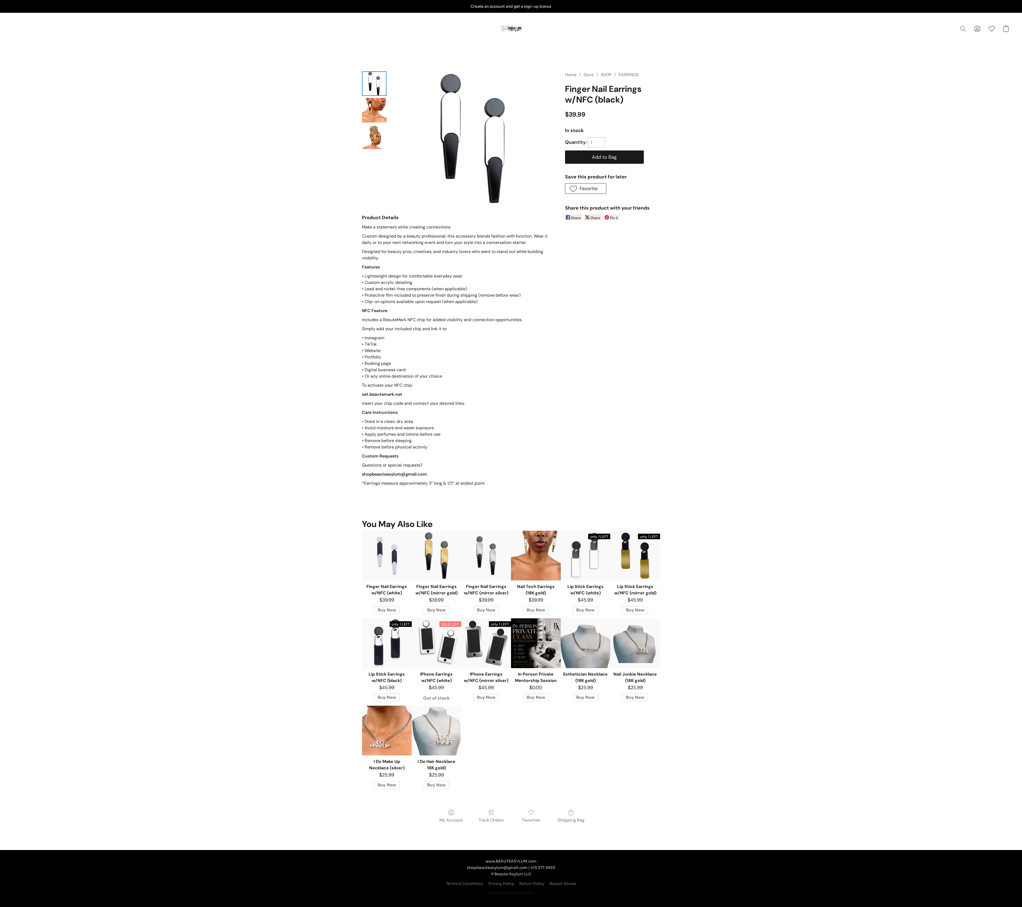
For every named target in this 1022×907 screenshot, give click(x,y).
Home (570, 74)
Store (588, 74)
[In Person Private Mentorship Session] (536, 643)
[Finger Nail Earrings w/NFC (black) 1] (374, 110)
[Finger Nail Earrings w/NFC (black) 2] (374, 137)
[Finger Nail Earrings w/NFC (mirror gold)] (436, 556)
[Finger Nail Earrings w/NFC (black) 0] (374, 83)
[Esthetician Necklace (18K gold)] (586, 643)
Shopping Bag (571, 820)
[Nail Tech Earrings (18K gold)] (536, 556)
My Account (451, 820)
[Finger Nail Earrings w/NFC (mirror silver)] (486, 556)
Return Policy (531, 883)
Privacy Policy (501, 883)
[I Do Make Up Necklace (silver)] (387, 730)
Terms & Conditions (464, 883)
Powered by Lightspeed (511, 892)
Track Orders (491, 820)
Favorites (531, 820)
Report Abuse (563, 883)
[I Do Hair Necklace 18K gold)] (436, 730)
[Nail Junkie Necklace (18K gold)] (635, 643)
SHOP (606, 74)
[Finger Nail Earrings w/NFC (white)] (387, 556)
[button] (511, 28)
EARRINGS (629, 74)
